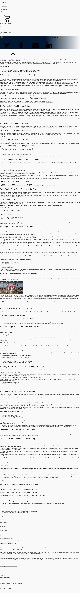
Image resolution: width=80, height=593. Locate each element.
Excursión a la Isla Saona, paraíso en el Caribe (6, 538)
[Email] (35, 48)
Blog (1, 570)
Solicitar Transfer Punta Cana (11, 566)
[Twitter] (7, 48)
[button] (7, 21)
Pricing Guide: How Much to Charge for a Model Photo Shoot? (8, 543)
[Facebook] (21, 48)
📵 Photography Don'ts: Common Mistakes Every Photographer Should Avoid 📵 (11, 549)
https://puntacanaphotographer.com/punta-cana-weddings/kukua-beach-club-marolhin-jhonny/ (19, 511)
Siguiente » (6, 560)
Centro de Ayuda (3, 566)
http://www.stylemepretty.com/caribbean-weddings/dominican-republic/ (15, 512)
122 (3, 560)
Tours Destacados (5, 570)
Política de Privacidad (12, 570)
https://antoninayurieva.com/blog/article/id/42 (10, 510)
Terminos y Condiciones (20, 570)
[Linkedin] (49, 48)
